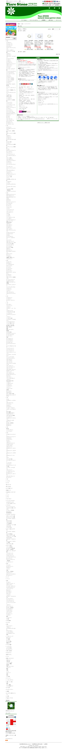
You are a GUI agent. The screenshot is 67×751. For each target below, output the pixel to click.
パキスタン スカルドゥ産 (11, 540)
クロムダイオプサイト (10, 170)
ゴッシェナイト (9, 175)
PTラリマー (8, 637)
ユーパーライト (9, 431)
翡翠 (7, 328)
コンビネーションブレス (11, 191)
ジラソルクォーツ (9, 212)
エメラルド (8, 108)
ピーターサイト (9, 335)
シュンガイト (8, 218)
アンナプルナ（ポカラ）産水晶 (11, 85)
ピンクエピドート (9, 338)
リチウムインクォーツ (10, 443)
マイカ (7, 399)
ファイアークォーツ (10, 348)
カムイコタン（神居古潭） (10, 131)
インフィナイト (9, 103)
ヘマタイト (8, 382)
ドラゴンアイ (8, 288)
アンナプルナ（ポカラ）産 (11, 519)
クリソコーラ (8, 162)
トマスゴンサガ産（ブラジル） (11, 508)
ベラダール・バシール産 (11, 524)
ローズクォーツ (9, 472)
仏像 (7, 670)
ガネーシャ (8, 659)
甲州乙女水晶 (8, 222)
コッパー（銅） (9, 176)
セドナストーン (9, 250)
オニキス (8, 116)
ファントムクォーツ (10, 350)
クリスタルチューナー (10, 633)
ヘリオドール (8, 384)
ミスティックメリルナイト (11, 410)
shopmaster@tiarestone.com (39, 118)
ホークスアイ (8, 391)
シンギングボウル (9, 632)
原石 (7, 580)
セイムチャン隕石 (9, 247)
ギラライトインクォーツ (11, 150)
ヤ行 (7, 427)
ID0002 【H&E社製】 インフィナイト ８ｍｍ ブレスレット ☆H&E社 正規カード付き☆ (49, 43)
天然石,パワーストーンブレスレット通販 (13, 1)
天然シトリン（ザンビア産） (11, 551)
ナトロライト (8, 298)
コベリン (8, 177)
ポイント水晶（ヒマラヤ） (10, 529)
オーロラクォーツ (9, 122)
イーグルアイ (8, 97)
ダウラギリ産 (8, 520)
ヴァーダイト (8, 304)
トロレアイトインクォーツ (11, 294)
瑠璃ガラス (8, 642)
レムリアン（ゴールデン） (10, 468)
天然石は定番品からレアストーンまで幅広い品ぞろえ (15, 2)
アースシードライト (10, 80)
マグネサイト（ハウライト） (11, 401)
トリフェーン (8, 289)
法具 (7, 673)
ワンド (7, 656)
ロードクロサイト (9, 608)
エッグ (7, 576)
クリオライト (8, 161)
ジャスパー (8, 216)
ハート (7, 671)
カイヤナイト (8, 127)
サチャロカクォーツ (10, 195)
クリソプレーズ (9, 166)
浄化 (7, 624)
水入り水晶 (8, 411)
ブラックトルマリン (10, 292)
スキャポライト (9, 225)
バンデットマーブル (10, 324)
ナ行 (7, 296)
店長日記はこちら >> (10, 710)
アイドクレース (9, 43)
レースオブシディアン (10, 471)
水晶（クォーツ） (9, 221)
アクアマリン (8, 46)
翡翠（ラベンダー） (10, 329)
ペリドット (8, 387)
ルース (7, 482)
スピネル (8, 235)
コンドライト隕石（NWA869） (9, 189)
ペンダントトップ (9, 636)
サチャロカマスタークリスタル (11, 198)
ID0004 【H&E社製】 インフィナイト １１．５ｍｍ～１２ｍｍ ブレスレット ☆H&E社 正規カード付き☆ (29, 43)
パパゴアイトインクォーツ (11, 315)
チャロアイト (8, 274)
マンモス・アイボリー (10, 407)
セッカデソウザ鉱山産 (10, 548)
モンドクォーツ (9, 558)
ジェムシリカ (8, 207)
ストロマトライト (9, 233)
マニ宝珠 (8, 676)
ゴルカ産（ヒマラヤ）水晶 (11, 180)
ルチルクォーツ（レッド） (10, 456)
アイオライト (8, 42)
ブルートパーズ (9, 368)
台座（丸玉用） (9, 650)
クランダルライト (9, 159)
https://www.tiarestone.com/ (25, 118)
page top (58, 54)
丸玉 (7, 563)
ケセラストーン (9, 172)
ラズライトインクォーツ (11, 436)
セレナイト (8, 254)
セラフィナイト (9, 253)
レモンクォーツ (9, 469)
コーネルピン (8, 181)
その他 (7, 618)
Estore (36, 745)
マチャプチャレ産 (9, 543)
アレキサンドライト (10, 77)
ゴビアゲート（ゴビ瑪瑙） (10, 52)
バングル (8, 480)
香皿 (7, 683)
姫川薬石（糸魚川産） (10, 325)
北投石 (7, 389)
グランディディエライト (11, 160)
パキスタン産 (8, 522)
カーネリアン (8, 138)
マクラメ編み (8, 644)
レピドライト (8, 463)
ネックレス (8, 640)
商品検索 (8, 37)
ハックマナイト (9, 313)
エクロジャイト (9, 106)
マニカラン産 (8, 527)
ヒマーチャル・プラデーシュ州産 (11, 542)
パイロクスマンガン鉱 (10, 311)
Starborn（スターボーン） (11, 493)
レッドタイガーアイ (10, 264)
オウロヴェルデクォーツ (11, 113)
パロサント (8, 627)
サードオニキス (9, 203)
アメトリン (8, 75)
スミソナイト (8, 240)
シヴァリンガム (9, 662)
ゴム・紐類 (8, 684)
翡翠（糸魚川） (9, 326)
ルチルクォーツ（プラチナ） (11, 453)
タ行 (7, 260)
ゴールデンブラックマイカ (11, 187)
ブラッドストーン (9, 365)
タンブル (8, 622)
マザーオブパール (9, 402)
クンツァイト (8, 171)
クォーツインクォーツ (10, 154)
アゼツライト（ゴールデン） (11, 57)
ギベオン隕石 (8, 641)
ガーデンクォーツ (9, 566)
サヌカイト (8, 199)
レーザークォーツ (9, 561)
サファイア (8, 200)
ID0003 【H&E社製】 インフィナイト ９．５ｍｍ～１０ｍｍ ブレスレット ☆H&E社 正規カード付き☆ (39, 43)
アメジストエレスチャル (11, 71)
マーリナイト (8, 404)
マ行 (7, 397)
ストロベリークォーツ (10, 232)
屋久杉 (7, 428)
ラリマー (8, 440)
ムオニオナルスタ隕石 (10, 415)
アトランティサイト (10, 58)
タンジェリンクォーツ (10, 506)
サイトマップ (58, 20)
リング (7, 495)
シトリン (8, 208)
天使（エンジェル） (10, 666)
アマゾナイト (8, 66)
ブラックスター (9, 360)
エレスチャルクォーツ (10, 587)
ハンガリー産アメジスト (11, 503)
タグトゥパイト (9, 265)
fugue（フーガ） (9, 697)
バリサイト (8, 316)
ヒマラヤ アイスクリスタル (11, 597)
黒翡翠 (7, 330)
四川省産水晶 (8, 512)
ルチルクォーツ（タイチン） (11, 451)
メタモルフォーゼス (10, 420)
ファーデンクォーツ (10, 349)
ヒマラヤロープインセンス (11, 629)
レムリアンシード (9, 554)
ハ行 (7, 302)
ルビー (7, 457)
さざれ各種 (8, 620)
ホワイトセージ (9, 630)
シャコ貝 (8, 214)
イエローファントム (10, 555)
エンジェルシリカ (9, 111)
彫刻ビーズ (8, 490)
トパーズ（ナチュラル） (11, 286)
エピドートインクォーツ (11, 107)
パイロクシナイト (9, 310)
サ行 (7, 192)
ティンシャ (8, 678)
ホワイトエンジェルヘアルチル (11, 395)
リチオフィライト (9, 444)
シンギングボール (9, 679)
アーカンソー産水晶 (10, 78)
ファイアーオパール (10, 601)
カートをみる (24, 20)
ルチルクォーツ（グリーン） (11, 449)
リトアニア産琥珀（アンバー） (11, 91)
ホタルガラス (8, 392)
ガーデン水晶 (8, 141)
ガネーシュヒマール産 (10, 535)
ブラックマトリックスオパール (11, 364)
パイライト (8, 615)
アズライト (8, 53)
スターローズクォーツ (10, 476)
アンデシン (8, 82)
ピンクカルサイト (9, 339)
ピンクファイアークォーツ (11, 344)
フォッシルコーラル (10, 356)
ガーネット (8, 143)
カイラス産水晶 (9, 533)
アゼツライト (8, 54)
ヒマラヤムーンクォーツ (11, 333)
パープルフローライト (10, 321)
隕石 (7, 616)
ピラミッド (8, 672)
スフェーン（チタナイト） (10, 238)
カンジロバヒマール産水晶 (11, 145)
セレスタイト (8, 511)
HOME (19, 23)
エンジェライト (9, 110)
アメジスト (8, 67)
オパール (8, 117)
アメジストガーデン (10, 72)
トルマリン (8, 290)
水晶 (7, 570)
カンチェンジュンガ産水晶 (11, 147)
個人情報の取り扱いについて (25, 743)
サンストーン (8, 205)
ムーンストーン (9, 416)
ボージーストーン (9, 606)
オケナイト (8, 115)
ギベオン (8, 149)
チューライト (8, 275)
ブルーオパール (9, 118)
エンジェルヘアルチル (10, 112)
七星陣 (7, 691)
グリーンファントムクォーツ (11, 168)
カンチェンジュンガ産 (10, 517)
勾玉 (7, 675)
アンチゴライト (9, 81)
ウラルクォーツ (9, 258)
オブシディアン (9, 121)
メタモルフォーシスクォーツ (11, 418)
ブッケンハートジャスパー (11, 603)
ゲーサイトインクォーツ (11, 174)
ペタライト (8, 379)
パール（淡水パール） (10, 323)
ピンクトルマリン (9, 598)
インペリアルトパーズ (10, 104)
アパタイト (8, 59)
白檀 (7, 337)
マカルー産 (8, 526)
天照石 (7, 283)
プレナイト (8, 375)
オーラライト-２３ (10, 124)
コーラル (8, 182)
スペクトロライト (9, 236)
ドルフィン (8, 667)
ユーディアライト (9, 429)
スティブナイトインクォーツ (11, 231)
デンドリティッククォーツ (11, 285)
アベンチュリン (9, 62)
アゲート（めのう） (10, 50)
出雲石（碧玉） (9, 96)
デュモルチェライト (10, 280)
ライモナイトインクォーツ (11, 435)
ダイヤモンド (8, 263)
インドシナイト (9, 102)
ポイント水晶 (8, 545)
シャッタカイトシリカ (10, 217)
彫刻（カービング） (10, 658)
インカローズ (8, 98)
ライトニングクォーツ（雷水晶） (10, 560)
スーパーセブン (9, 246)
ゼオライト (8, 248)
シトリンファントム (10, 209)
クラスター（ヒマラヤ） (11, 514)
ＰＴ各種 (8, 639)
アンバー (8, 86)
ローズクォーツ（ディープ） (11, 474)
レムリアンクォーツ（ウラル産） (11, 466)
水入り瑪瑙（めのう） (10, 412)
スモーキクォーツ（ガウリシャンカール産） (11, 243)
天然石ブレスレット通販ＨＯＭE (43, 122)
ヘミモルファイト (9, 383)
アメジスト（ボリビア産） (10, 69)
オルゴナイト (8, 652)
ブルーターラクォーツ (10, 366)
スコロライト (8, 227)
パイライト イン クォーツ (11, 309)
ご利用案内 (43, 20)
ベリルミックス (9, 388)
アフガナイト (8, 61)
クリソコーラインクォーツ (11, 165)
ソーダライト (8, 256)
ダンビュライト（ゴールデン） (11, 273)
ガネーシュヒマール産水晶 (11, 134)
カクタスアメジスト (10, 502)
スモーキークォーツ (10, 241)
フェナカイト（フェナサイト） (11, 355)
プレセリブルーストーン (11, 374)
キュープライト (9, 151)
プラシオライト (9, 359)
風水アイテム (8, 654)
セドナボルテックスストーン (11, 252)
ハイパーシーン (9, 305)
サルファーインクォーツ (11, 201)
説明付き (19, 28)
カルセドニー (8, 136)
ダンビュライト (9, 270)
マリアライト (8, 406)
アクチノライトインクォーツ (11, 48)
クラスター (8, 505)
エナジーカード (9, 625)
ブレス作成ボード (9, 685)
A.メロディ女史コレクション (11, 694)
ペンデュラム (8, 646)
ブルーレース (8, 371)
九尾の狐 (8, 661)
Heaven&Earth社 (9, 380)
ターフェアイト (9, 268)
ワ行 (7, 479)
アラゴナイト (8, 76)
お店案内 (45, 743)
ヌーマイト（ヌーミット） (10, 301)
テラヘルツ (8, 593)
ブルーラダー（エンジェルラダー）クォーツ (11, 370)
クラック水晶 (8, 157)
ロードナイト (8, 477)
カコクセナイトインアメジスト (11, 129)
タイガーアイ (8, 261)
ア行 (22, 23)
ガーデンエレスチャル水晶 (11, 140)
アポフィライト (9, 584)
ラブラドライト (9, 439)
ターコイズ (8, 267)
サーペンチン (8, 204)
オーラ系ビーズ (9, 488)
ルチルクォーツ (9, 446)
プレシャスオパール (10, 120)
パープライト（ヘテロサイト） (11, 320)
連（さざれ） (8, 486)
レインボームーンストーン (11, 461)
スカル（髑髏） (9, 663)
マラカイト (8, 405)
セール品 (8, 687)
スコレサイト (8, 226)
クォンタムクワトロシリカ (11, 156)
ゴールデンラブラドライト (11, 185)
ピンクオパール (9, 342)
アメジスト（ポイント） (11, 586)
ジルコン (8, 213)
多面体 (7, 664)
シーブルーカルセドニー (11, 219)
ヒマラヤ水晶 (8, 332)
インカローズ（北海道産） (10, 100)
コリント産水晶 (9, 546)
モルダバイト (8, 425)
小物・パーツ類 (9, 681)
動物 (7, 668)
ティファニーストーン (10, 279)
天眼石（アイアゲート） (11, 282)
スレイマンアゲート (10, 244)
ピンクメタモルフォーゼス (11, 346)
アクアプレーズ (9, 45)
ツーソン (8, 578)
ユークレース (8, 617)
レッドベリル (8, 462)
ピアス (7, 496)
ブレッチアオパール (10, 373)
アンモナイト (8, 94)
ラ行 (7, 432)
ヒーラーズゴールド (10, 334)
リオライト (8, 441)
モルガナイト (8, 424)
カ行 (7, 125)
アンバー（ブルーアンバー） (11, 88)
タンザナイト (8, 269)
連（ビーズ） (8, 484)
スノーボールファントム (11, 556)
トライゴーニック (9, 553)
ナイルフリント (9, 297)
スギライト (8, 223)
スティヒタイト (9, 228)
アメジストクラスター (10, 500)
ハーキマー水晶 (9, 318)
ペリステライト (9, 385)
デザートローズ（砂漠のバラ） (11, 278)
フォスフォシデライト (10, 358)
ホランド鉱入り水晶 (10, 393)
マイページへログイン (34, 20)
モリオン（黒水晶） (10, 422)
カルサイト (8, 135)
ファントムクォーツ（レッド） (11, 353)
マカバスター (8, 498)
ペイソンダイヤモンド (10, 378)
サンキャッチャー (9, 689)
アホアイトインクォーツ (11, 63)
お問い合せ (51, 20)
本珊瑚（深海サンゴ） (10, 257)
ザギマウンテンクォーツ (11, 194)
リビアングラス (9, 445)
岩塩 (7, 634)
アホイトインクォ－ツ (10, 583)
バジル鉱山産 (8, 523)
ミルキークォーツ (9, 414)
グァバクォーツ (9, 152)
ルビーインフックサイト (11, 574)
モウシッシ (8, 421)
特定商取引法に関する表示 (37, 743)
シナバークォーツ (9, 210)
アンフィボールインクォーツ (11, 93)
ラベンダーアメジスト (10, 73)
